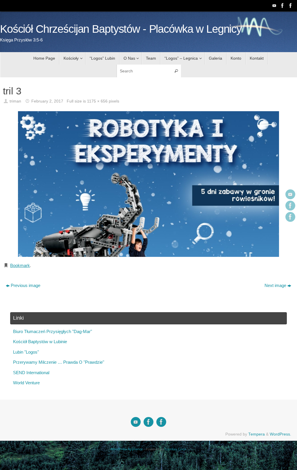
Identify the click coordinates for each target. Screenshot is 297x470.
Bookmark (20, 265)
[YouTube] (274, 5)
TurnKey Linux (175, 449)
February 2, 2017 (47, 101)
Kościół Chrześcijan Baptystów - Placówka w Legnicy (121, 29)
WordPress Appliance (127, 449)
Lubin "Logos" (26, 352)
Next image (275, 285)
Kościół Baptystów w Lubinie (40, 341)
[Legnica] (282, 5)
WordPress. (280, 434)
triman (15, 101)
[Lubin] (290, 5)
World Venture (26, 382)
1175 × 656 (97, 101)
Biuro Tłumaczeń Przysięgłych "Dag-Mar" (52, 331)
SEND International (31, 372)
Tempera (256, 434)
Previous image (25, 285)
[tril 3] (148, 184)
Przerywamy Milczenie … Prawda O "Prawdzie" (58, 362)
